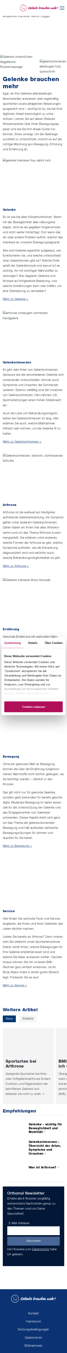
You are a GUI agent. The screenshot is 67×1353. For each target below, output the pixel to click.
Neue (9, 1018)
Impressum (33, 1321)
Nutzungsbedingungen (33, 1329)
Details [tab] (32, 642)
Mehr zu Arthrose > (16, 566)
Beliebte (28, 1018)
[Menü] (62, 8)
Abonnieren (33, 1241)
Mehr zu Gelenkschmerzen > (22, 441)
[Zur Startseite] (39, 8)
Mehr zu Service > (15, 985)
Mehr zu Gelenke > (15, 299)
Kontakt (33, 1313)
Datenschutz (40, 1249)
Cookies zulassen (33, 706)
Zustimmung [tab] (12, 642)
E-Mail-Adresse (19, 1223)
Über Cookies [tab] (54, 642)
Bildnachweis (34, 1345)
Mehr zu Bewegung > (17, 846)
